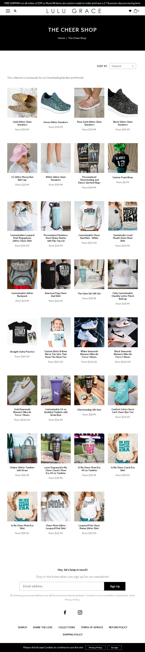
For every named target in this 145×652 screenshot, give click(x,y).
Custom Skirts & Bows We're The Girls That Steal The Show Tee (55, 354)
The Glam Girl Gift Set (89, 293)
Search (22, 627)
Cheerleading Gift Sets (89, 409)
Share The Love (43, 627)
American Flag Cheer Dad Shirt (56, 294)
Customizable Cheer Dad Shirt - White (89, 236)
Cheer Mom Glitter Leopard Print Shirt (56, 527)
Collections (66, 627)
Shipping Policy (73, 634)
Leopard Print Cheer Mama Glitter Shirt (89, 527)
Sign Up (115, 586)
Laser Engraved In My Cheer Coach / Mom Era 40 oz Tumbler (55, 470)
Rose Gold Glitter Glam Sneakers (89, 123)
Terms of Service (92, 627)
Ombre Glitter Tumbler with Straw (22, 469)
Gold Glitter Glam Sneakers (22, 123)
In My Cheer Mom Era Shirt (22, 527)
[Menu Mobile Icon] (8, 11)
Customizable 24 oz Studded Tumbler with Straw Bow (56, 412)
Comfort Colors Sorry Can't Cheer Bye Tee (122, 411)
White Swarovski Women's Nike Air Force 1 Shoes (89, 354)
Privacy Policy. (72, 599)
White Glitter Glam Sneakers (56, 178)
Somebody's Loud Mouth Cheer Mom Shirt (122, 238)
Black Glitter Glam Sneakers (122, 123)
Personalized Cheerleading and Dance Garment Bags (89, 180)
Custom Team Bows (122, 177)
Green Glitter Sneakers (56, 122)
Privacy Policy (95, 647)
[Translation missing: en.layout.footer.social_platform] (65, 612)
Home (61, 38)
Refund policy (118, 627)
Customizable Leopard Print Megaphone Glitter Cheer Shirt (22, 238)
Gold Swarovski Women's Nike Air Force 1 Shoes (22, 412)
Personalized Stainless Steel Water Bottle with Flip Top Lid (56, 238)
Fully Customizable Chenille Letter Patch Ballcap (123, 296)
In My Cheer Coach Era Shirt (123, 469)
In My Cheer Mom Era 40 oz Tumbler (89, 469)
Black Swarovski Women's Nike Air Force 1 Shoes (123, 354)
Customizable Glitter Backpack (22, 294)
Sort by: (102, 66)
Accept (114, 647)
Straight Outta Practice (22, 351)
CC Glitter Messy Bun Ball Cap (22, 178)
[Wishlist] (131, 11)
